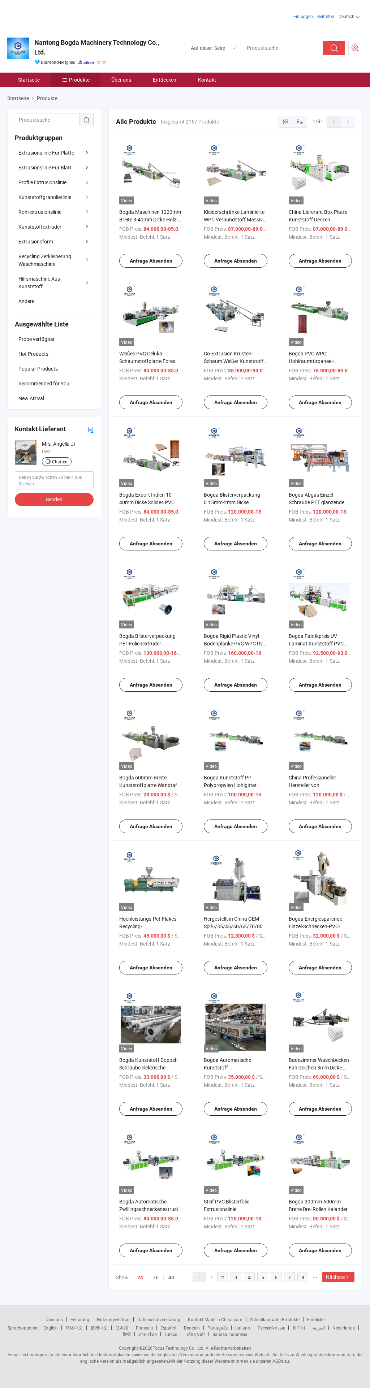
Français (144, 1328)
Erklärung (79, 1319)
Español (168, 1328)
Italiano (242, 1328)
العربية (319, 1328)
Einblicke (315, 1319)
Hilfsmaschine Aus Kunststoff (39, 282)
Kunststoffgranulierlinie (44, 197)
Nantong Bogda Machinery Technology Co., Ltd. (96, 47)
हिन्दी (127, 1334)
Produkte (79, 79)
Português (217, 1328)
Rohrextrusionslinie (39, 211)
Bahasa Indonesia (230, 1334)
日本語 (121, 1328)
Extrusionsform (35, 241)
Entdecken (164, 79)
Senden (54, 499)
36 (156, 1277)
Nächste (335, 1277)
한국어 (298, 1328)
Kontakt (207, 79)
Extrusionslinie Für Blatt (45, 167)
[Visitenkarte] (91, 429)
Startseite (29, 79)
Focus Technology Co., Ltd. (178, 1348)
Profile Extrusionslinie (42, 182)
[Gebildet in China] (53, 14)
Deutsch (192, 1328)
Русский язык (271, 1328)
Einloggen (303, 16)
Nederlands (343, 1328)
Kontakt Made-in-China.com (215, 1319)
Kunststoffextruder (39, 226)
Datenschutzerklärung (158, 1319)
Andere (26, 301)
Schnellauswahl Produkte (275, 1319)
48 (171, 1277)
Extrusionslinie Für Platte (46, 152)
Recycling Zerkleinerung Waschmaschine (44, 260)
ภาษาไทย (147, 1334)
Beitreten (325, 16)
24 (140, 1277)
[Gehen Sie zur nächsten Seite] (348, 121)
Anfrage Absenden (151, 261)
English (50, 1328)
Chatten (60, 461)
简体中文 (74, 1328)
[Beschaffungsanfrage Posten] (355, 48)
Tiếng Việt (195, 1334)
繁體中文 (99, 1328)
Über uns (121, 79)
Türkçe (170, 1334)
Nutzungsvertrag (113, 1319)
